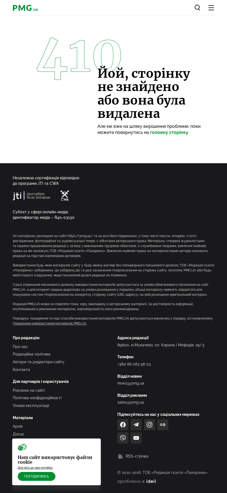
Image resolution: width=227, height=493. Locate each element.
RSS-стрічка (137, 456)
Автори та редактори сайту (39, 362)
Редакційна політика (31, 354)
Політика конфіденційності (37, 398)
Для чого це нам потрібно (35, 467)
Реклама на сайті (29, 390)
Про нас (20, 346)
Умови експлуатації (31, 405)
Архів (18, 426)
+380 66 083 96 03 (134, 364)
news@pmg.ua (130, 383)
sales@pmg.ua (130, 402)
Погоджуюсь (36, 476)
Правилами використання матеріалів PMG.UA (50, 323)
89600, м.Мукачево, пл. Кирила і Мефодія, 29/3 (160, 345)
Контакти (21, 369)
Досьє (18, 434)
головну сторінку (169, 132)
